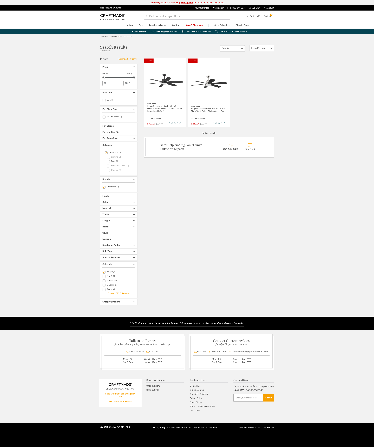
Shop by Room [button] (242, 25)
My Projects (252, 16)
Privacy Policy (159, 428)
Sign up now (187, 3)
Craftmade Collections (116, 36)
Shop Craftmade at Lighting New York (120, 395)
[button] (269, 8)
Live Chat (255, 8)
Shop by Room (153, 386)
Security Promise (196, 428)
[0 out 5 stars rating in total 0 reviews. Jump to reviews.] (175, 123)
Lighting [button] (129, 25)
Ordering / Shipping (199, 394)
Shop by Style (152, 390)
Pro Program (218, 8)
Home (103, 36)
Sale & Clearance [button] (194, 25)
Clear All (133, 59)
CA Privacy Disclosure (177, 428)
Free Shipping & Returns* (110, 8)
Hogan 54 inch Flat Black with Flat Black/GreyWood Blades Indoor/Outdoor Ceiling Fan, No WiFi (164, 108)
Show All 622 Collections (119, 293)
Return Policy (196, 398)
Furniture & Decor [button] (157, 25)
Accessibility (211, 428)
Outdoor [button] (176, 25)
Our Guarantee (202, 8)
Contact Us (195, 386)
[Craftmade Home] (112, 16)
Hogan (129, 36)
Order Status (196, 402)
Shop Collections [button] (222, 25)
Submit (268, 398)
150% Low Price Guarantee (202, 406)
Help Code (195, 411)
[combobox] (187, 16)
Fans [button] (141, 25)
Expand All (123, 59)
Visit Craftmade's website (120, 402)
